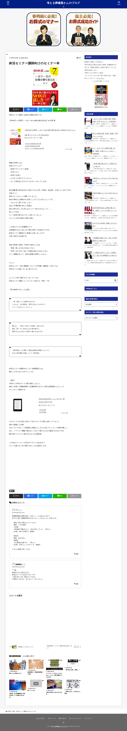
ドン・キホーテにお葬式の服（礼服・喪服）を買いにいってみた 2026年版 (103, 150)
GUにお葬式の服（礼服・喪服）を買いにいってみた (105, 135)
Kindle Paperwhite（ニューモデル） (51, 399)
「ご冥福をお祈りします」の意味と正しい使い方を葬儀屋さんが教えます (104, 255)
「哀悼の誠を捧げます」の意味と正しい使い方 (104, 165)
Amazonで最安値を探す (32, 143)
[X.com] (63, 7)
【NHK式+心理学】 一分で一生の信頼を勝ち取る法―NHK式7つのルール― (50, 130)
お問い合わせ (62, 718)
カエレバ (65, 412)
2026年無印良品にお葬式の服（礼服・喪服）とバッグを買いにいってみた (104, 210)
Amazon (41, 410)
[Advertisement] (45, 467)
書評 (7, 54)
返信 (77, 554)
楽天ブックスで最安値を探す (33, 148)
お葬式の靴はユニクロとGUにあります (105, 194)
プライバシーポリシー (75, 718)
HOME (9, 711)
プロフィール (52, 718)
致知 (49, 190)
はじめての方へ (40, 718)
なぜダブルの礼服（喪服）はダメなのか (104, 224)
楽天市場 (42, 412)
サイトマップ (88, 718)
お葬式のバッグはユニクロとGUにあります (105, 180)
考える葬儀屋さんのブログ (63, 2)
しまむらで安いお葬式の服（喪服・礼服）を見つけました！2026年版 (104, 120)
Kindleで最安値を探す (31, 146)
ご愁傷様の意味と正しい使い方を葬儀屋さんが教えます (104, 239)
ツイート (88, 292)
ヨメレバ (69, 149)
